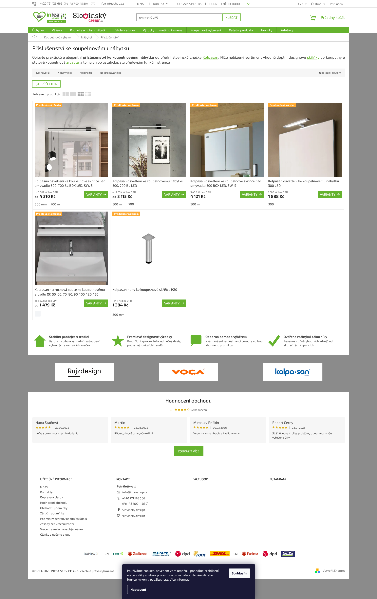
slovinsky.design (133, 515)
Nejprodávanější (110, 72)
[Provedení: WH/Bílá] (38, 314)
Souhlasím (239, 573)
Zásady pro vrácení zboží (57, 524)
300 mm (274, 204)
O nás (141, 4)
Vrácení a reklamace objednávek (61, 529)
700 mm (57, 204)
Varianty (94, 194)
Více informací (180, 579)
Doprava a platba (188, 4)
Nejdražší (86, 72)
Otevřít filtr (46, 84)
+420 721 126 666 (133, 498)
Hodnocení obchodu (224, 4)
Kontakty (160, 4)
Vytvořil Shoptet (334, 570)
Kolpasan (210, 57)
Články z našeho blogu (55, 534)
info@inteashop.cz (134, 492)
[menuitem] (38, 30)
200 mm (118, 314)
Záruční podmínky (52, 513)
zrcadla (72, 62)
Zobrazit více (188, 451)
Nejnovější (42, 72)
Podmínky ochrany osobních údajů (63, 518)
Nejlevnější (65, 72)
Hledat (231, 17)
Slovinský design (133, 509)
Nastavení (138, 589)
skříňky (313, 57)
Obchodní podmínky (53, 508)
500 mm (41, 204)
